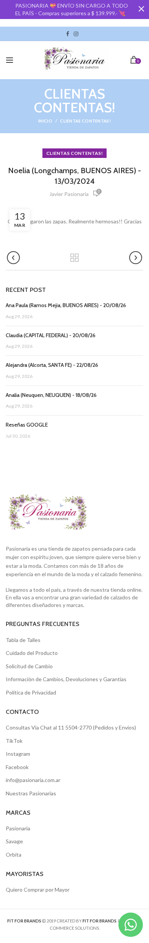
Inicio (45, 120)
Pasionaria (18, 828)
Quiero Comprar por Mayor (38, 889)
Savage (14, 841)
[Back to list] (74, 258)
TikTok (83, 34)
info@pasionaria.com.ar (33, 780)
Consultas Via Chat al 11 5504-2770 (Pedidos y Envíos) (71, 727)
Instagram (76, 34)
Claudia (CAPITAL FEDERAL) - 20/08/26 (51, 335)
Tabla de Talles (23, 640)
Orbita (13, 854)
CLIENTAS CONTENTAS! (85, 120)
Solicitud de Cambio (29, 666)
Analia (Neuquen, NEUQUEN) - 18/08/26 (51, 395)
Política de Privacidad (31, 692)
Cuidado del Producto (32, 653)
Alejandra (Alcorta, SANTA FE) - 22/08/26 (52, 365)
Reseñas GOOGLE (27, 424)
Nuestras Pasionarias (31, 793)
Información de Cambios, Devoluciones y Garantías (66, 679)
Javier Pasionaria (69, 194)
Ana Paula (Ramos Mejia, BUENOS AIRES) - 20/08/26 (66, 305)
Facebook (67, 34)
